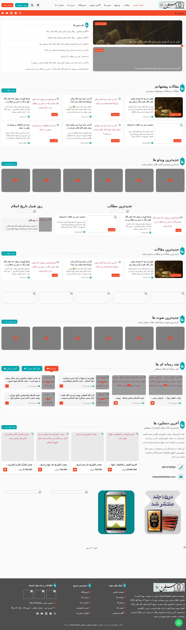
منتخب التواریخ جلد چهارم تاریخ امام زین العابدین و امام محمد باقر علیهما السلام (54, 464)
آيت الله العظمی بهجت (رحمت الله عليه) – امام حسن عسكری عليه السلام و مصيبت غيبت (77, 397)
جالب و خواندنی (100, 24)
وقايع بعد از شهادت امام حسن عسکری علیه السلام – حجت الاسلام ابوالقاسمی (78, 379)
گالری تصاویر (95, 5)
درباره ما (71, 5)
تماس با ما (59, 5)
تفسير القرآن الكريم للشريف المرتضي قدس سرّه (20, 464)
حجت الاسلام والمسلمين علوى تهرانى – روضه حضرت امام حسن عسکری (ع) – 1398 (24, 397)
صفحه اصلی (138, 5)
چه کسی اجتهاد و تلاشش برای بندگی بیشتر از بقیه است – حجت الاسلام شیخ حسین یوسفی (22, 380)
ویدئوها (117, 5)
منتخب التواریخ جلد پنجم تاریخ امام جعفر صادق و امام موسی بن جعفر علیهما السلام (87, 464)
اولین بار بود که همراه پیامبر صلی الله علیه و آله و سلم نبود (154, 41)
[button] (182, 46)
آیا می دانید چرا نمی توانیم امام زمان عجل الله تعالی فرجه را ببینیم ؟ (79, 128)
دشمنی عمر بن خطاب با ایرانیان (140, 125)
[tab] (51, 368)
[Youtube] (7, 13)
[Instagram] (20, 13)
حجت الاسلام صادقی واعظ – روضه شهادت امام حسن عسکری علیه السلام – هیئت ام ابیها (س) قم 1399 (129, 398)
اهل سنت (177, 141)
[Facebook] (2, 13)
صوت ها (107, 5)
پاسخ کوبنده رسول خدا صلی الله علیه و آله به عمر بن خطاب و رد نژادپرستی (17, 102)
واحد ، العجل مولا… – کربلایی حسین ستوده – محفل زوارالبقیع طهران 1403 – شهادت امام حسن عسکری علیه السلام (166, 398)
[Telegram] (16, 13)
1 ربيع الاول (32, 220)
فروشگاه (82, 5)
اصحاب (54, 114)
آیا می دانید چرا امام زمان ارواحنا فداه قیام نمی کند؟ (157, 68)
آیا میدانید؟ (98, 50)
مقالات (126, 5)
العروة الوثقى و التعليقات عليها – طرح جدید (123, 464)
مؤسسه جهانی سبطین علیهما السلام (83, 625)
